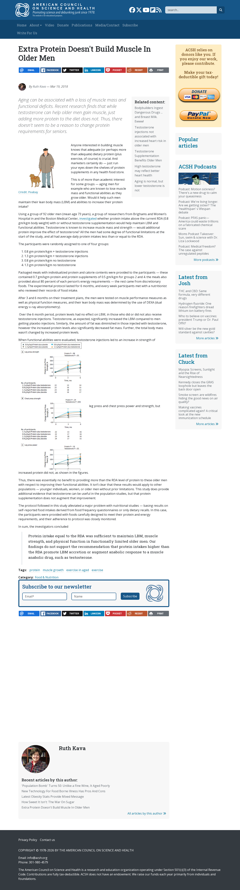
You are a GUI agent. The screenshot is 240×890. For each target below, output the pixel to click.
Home (21, 25)
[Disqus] (93, 671)
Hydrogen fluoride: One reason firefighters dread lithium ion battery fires (196, 307)
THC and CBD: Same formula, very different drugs (194, 294)
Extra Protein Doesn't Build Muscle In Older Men (56, 807)
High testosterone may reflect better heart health (147, 170)
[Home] (57, 9)
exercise (97, 570)
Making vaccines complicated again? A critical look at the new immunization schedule (198, 412)
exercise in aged (77, 570)
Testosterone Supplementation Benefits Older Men (148, 155)
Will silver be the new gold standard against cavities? (196, 330)
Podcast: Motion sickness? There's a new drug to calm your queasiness (197, 192)
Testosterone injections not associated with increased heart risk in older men (150, 136)
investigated (88, 218)
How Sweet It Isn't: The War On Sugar (48, 802)
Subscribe (130, 25)
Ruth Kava (39, 86)
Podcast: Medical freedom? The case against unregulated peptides (197, 250)
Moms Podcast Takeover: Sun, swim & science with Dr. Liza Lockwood (198, 237)
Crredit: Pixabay (28, 192)
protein (34, 570)
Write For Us (27, 33)
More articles (205, 338)
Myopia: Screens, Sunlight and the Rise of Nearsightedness (196, 373)
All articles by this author (145, 813)
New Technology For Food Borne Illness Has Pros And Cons (63, 791)
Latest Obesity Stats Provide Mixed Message (53, 797)
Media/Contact (107, 25)
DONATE (199, 91)
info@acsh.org (37, 858)
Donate (63, 25)
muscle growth (53, 570)
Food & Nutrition (46, 577)
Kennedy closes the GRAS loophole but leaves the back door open (196, 385)
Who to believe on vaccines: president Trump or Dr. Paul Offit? (198, 319)
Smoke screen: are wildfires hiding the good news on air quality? (198, 398)
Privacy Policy (27, 840)
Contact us (47, 840)
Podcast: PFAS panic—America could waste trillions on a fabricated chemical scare (198, 223)
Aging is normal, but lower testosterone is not (150, 185)
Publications (82, 25)
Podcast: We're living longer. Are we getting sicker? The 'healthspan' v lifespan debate (198, 207)
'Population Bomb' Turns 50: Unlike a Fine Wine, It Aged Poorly (66, 786)
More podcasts (204, 260)
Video (49, 25)
